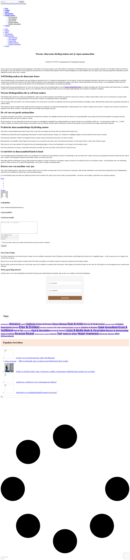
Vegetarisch (92, 333)
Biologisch (14, 323)
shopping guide (39, 334)
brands (22, 324)
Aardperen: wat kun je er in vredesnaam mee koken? (36, 382)
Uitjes (74, 333)
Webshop (111, 334)
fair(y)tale (43, 327)
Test (59, 333)
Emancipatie (6, 327)
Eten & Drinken (29, 327)
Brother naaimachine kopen (73, 87)
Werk (117, 334)
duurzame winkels (110, 324)
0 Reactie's (81, 62)
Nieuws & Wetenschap (116, 330)
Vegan (81, 333)
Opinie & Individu (7, 334)
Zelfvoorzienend (7, 336)
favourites (77, 327)
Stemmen (53, 334)
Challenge (31, 324)
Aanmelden (65, 298)
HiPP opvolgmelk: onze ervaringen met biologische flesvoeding (43, 361)
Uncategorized (63, 62)
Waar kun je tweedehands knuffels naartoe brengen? (36, 392)
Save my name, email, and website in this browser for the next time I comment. (26, 242)
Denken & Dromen (44, 324)
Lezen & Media (74, 330)
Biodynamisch (5, 324)
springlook (46, 334)
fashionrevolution (67, 327)
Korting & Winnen (57, 331)
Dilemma (63, 324)
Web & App (103, 334)
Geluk (101, 327)
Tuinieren (66, 333)
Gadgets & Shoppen (89, 327)
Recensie (20, 333)
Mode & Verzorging (94, 330)
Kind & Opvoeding (40, 330)
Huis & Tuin (18, 330)
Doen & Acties (75, 323)
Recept (30, 333)
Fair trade (57, 327)
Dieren (55, 324)
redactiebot (74, 62)
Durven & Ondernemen (94, 324)
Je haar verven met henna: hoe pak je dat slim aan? (35, 358)
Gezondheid (111, 327)
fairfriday (50, 327)
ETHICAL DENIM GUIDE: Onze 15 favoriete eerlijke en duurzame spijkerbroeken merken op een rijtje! (55, 371)
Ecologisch (119, 324)
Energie (15, 327)
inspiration (27, 330)
